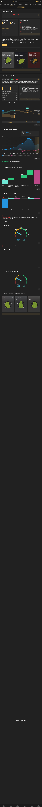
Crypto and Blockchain (4, 554)
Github (3, 490)
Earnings (9, 155)
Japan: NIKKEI (3, 536)
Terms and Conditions (4, 568)
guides (36, 480)
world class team (9, 484)
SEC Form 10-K (33, 455)
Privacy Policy (10, 568)
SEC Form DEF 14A (34, 468)
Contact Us (30, 544)
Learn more (19, 475)
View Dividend (22, 428)
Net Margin (4, 97)
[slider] (38, 122)
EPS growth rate (13, 23)
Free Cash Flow (14, 155)
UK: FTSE (2, 528)
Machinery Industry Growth (6, 91)
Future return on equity (5, 29)
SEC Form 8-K (33, 470)
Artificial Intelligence (4, 552)
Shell (15, 529)
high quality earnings (16, 161)
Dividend (15, 4)
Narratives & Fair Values (18, 547)
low (22, 245)
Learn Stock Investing (31, 550)
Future (5, 4)
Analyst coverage (5, 31)
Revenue (4, 155)
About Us (29, 542)
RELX (15, 536)
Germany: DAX (3, 539)
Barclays (16, 539)
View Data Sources (3, 521)
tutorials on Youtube (11, 482)
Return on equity (4, 95)
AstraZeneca (16, 526)
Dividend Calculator (17, 549)
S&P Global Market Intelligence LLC (22, 448)
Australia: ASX (3, 529)
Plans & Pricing (30, 539)
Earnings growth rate (6, 23)
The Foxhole (30, 529)
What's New (30, 534)
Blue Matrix (32, 460)
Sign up (38, 1)
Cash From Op (20, 155)
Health (11, 4)
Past (8, 4)
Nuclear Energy (3, 549)
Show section (4, 45)
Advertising (30, 541)
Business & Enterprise (31, 553)
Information (32, 4)
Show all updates (29, 99)
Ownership (26, 4)
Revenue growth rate (5, 93)
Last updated (4, 33)
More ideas (2, 557)
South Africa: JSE (3, 534)
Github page (28, 480)
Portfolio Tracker (17, 544)
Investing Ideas (30, 531)
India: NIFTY (2, 531)
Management (21, 4)
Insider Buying (3, 547)
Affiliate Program (30, 551)
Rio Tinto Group (17, 534)
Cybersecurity (3, 555)
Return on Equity (12, 245)
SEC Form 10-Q (33, 456)
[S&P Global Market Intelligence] (4, 516)
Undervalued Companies (4, 544)
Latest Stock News (31, 526)
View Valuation (22, 7)
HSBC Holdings (17, 528)
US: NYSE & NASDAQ (4, 526)
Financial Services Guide (19, 568)
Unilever (16, 531)
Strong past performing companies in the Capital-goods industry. (21, 313)
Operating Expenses (26, 155)
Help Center (30, 548)
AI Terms (13, 568)
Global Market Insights (31, 528)
